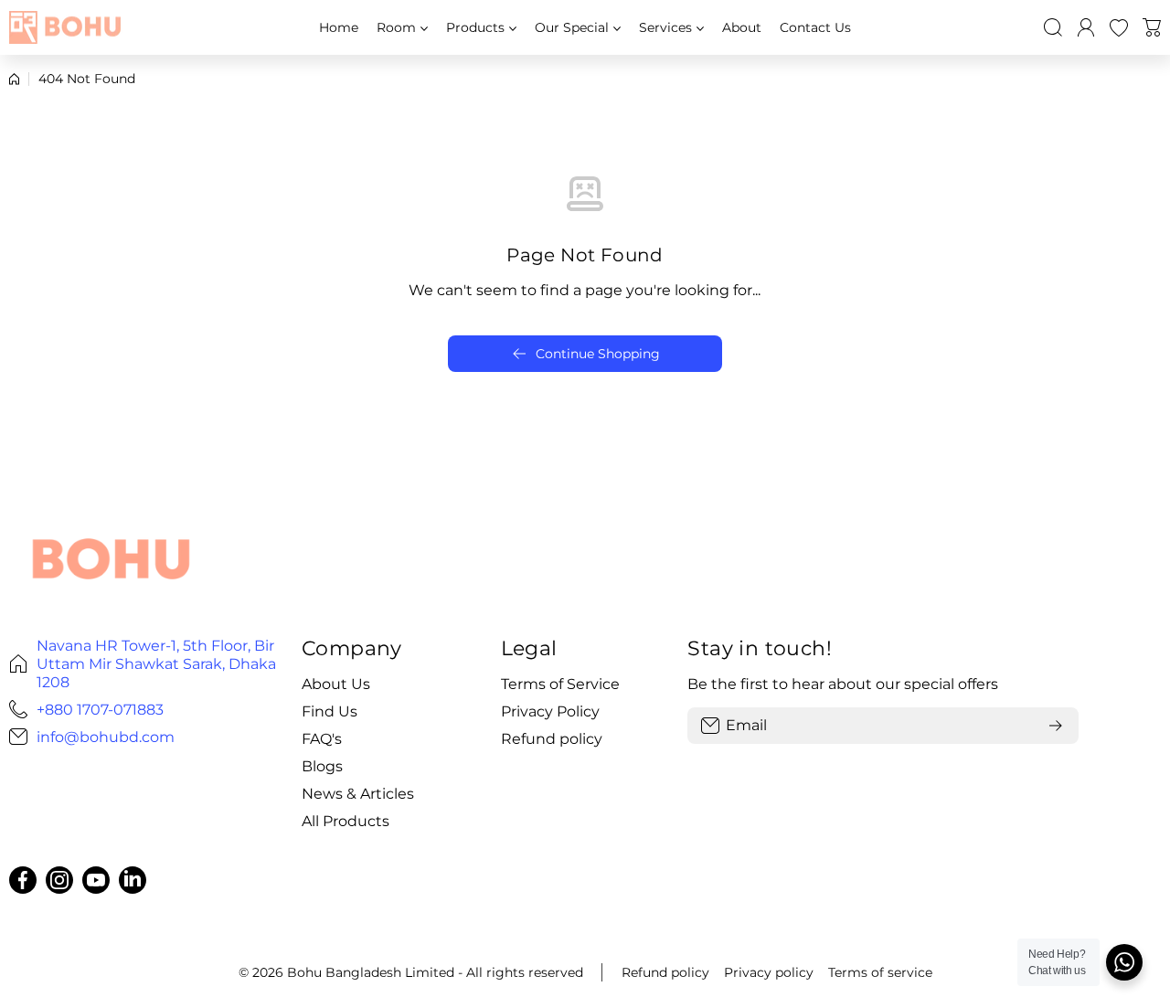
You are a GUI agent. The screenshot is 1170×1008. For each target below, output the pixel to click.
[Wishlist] (1119, 27)
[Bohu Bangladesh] (68, 27)
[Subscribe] (1056, 725)
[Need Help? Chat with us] (1124, 962)
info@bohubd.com (106, 736)
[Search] (1053, 27)
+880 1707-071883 (100, 709)
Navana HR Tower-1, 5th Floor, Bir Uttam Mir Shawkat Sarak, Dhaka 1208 (156, 663)
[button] (1152, 27)
